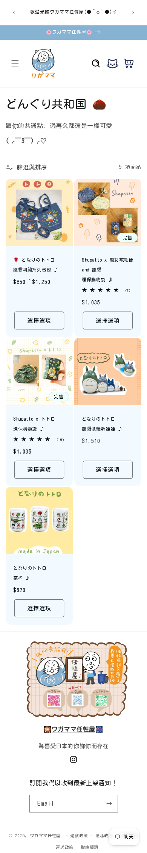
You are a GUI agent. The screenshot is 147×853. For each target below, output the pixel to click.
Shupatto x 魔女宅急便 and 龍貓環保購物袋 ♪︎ (107, 269)
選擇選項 (39, 320)
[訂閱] (109, 803)
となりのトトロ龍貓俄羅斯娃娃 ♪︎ (102, 423)
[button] (15, 63)
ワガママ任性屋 (45, 835)
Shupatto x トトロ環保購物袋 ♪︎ (34, 423)
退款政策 (79, 835)
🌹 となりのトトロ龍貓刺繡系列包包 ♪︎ (35, 264)
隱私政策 (104, 835)
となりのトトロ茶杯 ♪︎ (29, 573)
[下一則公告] (133, 12)
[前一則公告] (14, 12)
